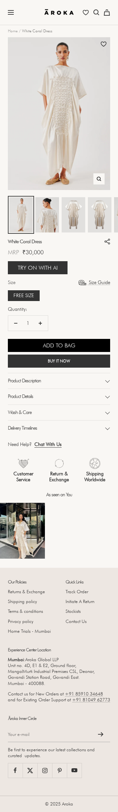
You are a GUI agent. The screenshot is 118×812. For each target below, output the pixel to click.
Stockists (73, 611)
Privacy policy (20, 621)
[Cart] (107, 12)
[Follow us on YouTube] (74, 770)
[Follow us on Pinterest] (59, 770)
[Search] (96, 12)
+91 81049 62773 (91, 699)
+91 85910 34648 (84, 693)
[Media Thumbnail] (21, 215)
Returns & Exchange (26, 591)
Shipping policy (22, 601)
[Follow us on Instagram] (44, 770)
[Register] (101, 734)
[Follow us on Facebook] (15, 770)
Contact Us (76, 621)
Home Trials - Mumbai (29, 631)
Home (13, 30)
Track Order (77, 591)
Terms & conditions (25, 611)
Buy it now (59, 360)
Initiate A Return (80, 601)
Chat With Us (48, 444)
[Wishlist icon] (85, 12)
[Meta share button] (107, 242)
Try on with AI (38, 267)
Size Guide (99, 282)
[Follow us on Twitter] (30, 770)
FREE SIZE (23, 295)
